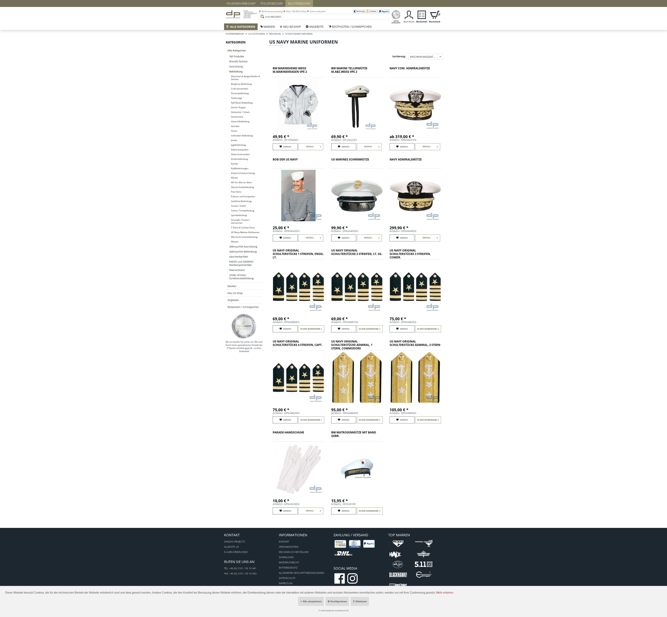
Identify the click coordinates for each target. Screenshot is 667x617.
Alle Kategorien (237, 50)
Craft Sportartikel (239, 88)
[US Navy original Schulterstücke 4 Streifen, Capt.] (298, 377)
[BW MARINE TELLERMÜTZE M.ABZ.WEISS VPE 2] (357, 104)
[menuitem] (324, 14)
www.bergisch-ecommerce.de (335, 610)
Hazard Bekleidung (240, 121)
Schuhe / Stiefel (238, 205)
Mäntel (234, 177)
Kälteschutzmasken (240, 154)
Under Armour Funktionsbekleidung (241, 276)
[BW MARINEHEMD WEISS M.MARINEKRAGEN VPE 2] (298, 104)
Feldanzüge (236, 98)
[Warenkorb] (434, 14)
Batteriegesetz (288, 567)
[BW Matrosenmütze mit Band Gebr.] (357, 468)
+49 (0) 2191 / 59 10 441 (242, 568)
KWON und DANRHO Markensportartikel (241, 263)
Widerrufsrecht (289, 562)
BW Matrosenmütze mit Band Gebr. (353, 434)
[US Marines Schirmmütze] (357, 195)
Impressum (285, 583)
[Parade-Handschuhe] (298, 468)
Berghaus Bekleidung (241, 83)
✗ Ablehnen (360, 601)
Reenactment (237, 270)
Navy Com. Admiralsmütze (410, 68)
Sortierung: (399, 56)
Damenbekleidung (240, 93)
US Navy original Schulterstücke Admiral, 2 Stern (415, 343)
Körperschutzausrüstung (243, 173)
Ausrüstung (236, 66)
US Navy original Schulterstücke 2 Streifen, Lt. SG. (356, 252)
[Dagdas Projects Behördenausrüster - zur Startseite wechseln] (241, 15)
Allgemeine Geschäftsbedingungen (301, 572)
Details (310, 146)
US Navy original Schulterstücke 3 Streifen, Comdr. (410, 254)
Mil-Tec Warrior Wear (241, 182)
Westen (234, 241)
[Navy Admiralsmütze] (415, 195)
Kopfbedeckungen (239, 168)
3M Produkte (236, 56)
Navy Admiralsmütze (406, 159)
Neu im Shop (235, 293)
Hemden (235, 126)
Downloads (286, 557)
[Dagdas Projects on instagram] (352, 578)
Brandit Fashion (238, 61)
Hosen (234, 130)
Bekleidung (236, 71)
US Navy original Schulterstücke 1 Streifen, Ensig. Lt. (298, 254)
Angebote (233, 300)
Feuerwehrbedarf (241, 3)
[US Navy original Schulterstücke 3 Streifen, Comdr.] (415, 286)
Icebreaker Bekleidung (242, 135)
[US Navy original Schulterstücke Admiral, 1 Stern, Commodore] (357, 377)
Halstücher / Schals (240, 112)
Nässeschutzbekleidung (242, 187)
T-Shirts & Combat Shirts (243, 227)
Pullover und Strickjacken (243, 196)
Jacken (234, 140)
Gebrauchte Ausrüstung (243, 246)
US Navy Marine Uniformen (245, 232)
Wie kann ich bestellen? (294, 552)
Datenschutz (287, 578)
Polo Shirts (236, 191)
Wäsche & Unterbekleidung (244, 236)
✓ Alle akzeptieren (311, 601)
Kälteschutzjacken (239, 149)
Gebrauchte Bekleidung (243, 251)
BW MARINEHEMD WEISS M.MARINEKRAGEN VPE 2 (290, 70)
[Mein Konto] (408, 14)
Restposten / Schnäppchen (243, 307)
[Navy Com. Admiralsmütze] (415, 104)
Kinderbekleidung (239, 159)
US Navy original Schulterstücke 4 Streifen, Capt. (297, 343)
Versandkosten (288, 546)
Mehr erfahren (444, 592)
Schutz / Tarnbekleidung (242, 210)
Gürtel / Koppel (238, 107)
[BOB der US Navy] (298, 195)
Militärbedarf (299, 3)
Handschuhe (237, 116)
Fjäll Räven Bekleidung (242, 102)
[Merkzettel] (421, 14)
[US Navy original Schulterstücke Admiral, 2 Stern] (415, 377)
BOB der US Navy (285, 159)
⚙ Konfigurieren (337, 601)
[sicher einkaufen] (396, 14)
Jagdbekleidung (238, 144)
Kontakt (284, 541)
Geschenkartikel (238, 256)
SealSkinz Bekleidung (241, 201)
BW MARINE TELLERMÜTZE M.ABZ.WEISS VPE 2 (349, 70)
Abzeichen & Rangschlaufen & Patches (245, 78)
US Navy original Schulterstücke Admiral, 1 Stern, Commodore (351, 345)
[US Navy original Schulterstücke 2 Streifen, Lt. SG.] (357, 286)
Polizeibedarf (272, 3)
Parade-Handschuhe (288, 432)
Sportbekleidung (239, 215)
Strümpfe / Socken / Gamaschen (240, 221)
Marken (232, 286)
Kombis (234, 163)
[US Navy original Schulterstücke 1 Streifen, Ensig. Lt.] (298, 286)
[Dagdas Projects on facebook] (339, 578)
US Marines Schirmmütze (350, 159)
